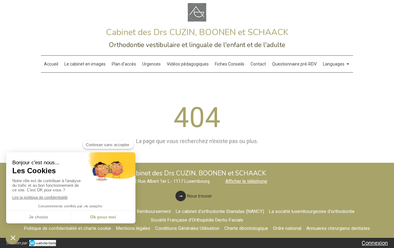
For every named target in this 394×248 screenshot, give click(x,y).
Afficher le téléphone (246, 181)
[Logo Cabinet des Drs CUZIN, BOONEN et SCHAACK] (197, 19)
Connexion (375, 243)
